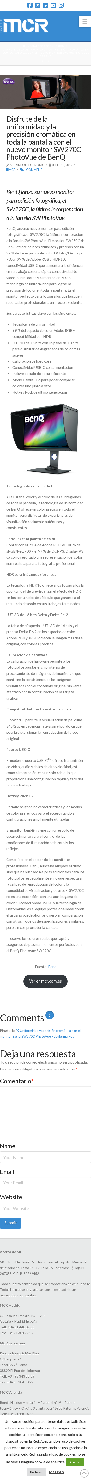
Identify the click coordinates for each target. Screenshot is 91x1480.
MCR (12, 170)
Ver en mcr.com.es (45, 981)
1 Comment (33, 170)
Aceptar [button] (75, 1462)
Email (7, 1171)
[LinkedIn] (45, 5)
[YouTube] (53, 5)
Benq (52, 966)
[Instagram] (61, 5)
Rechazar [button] (36, 1472)
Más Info (56, 1472)
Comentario (16, 1080)
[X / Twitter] (37, 5)
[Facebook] (30, 5)
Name (7, 1145)
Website (11, 1196)
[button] (85, 21)
